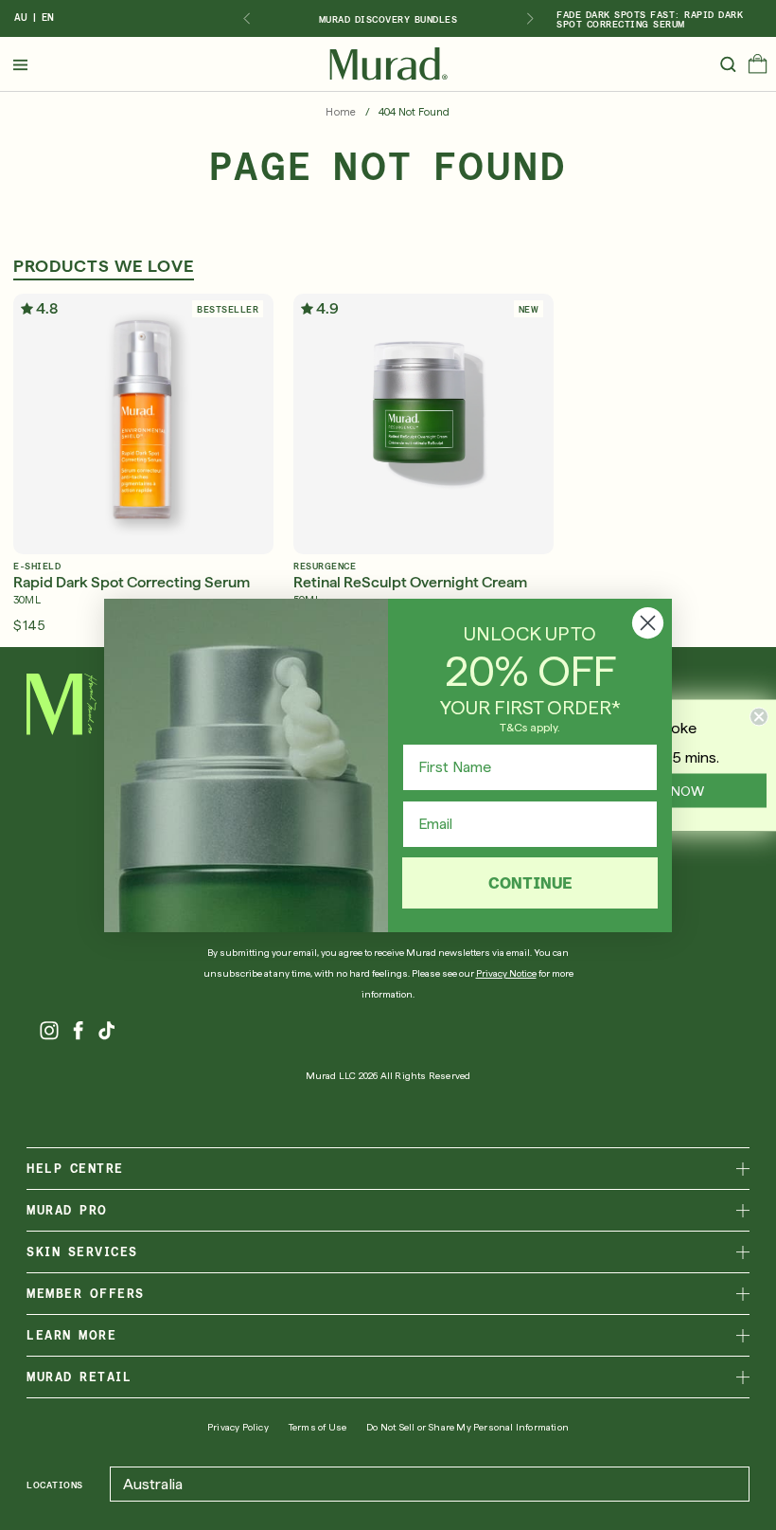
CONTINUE (530, 882)
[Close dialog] (647, 622)
